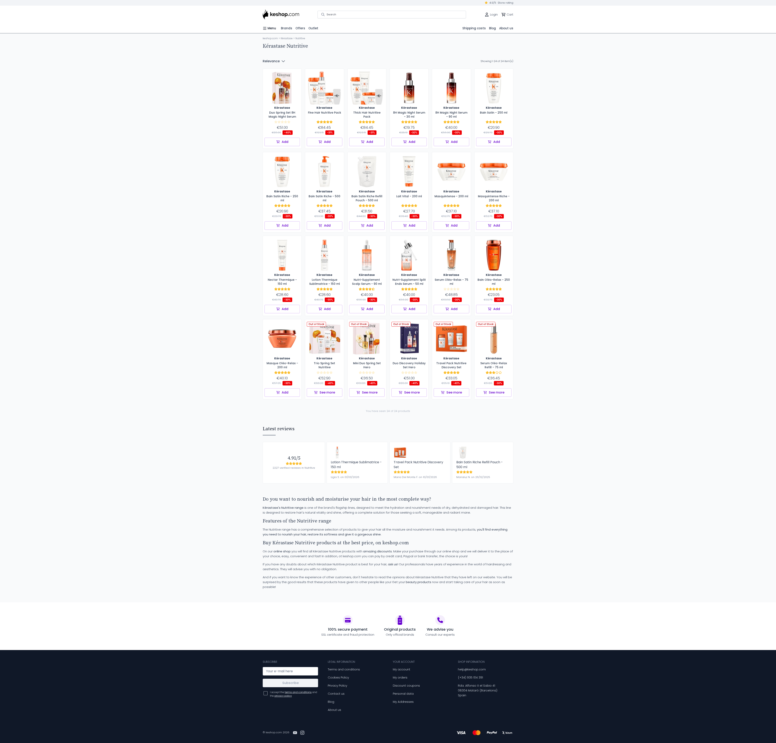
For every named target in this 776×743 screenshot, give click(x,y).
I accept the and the (293, 694)
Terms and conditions (344, 669)
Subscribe (290, 683)
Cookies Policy (338, 677)
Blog (331, 702)
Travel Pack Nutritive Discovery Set (418, 464)
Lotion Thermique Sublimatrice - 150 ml (356, 464)
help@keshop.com (472, 669)
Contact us (336, 693)
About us (334, 710)
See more (327, 392)
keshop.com (270, 38)
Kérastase (287, 38)
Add (285, 141)
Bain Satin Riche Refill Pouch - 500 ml (479, 464)
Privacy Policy (337, 685)
